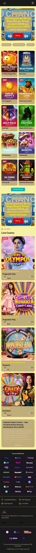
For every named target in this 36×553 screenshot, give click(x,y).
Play (10, 59)
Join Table (19, 253)
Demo (10, 64)
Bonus (18, 35)
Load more (18, 445)
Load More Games (18, 189)
